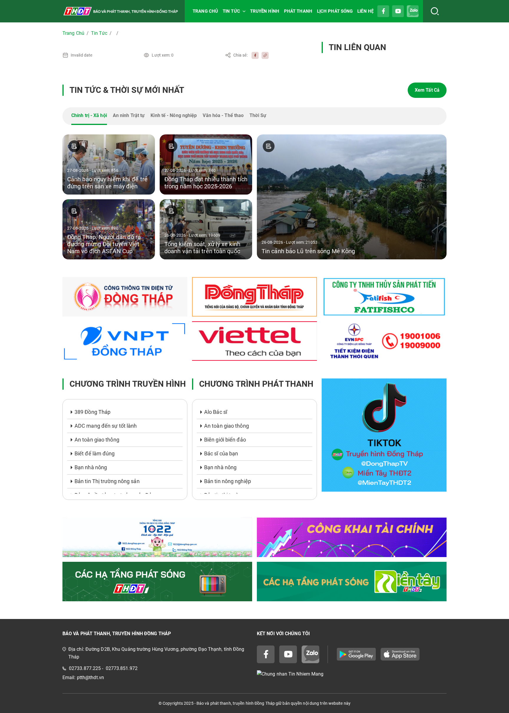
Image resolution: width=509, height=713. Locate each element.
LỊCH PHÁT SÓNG (335, 11)
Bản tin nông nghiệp (227, 481)
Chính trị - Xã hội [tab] (89, 115)
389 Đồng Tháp (92, 412)
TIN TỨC (231, 11)
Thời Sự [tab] (257, 115)
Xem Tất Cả (427, 90)
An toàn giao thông (97, 440)
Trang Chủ (73, 33)
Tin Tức (99, 33)
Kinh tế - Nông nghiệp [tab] (174, 115)
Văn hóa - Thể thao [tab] (223, 115)
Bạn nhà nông (91, 467)
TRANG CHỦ (205, 11)
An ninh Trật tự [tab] (129, 115)
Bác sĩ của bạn (221, 453)
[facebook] (254, 55)
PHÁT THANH (298, 11)
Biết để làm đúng (95, 453)
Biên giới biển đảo (225, 440)
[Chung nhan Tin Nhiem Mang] (352, 674)
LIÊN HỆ (365, 11)
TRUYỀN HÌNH (264, 11)
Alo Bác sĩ (215, 412)
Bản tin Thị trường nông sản (107, 481)
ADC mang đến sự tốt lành (106, 426)
